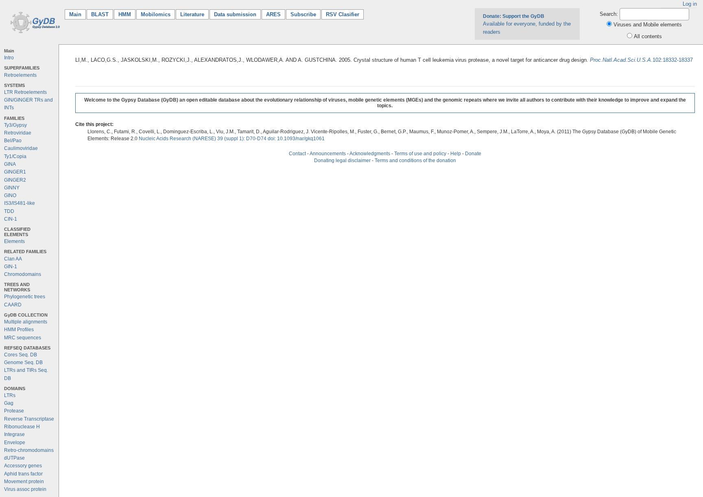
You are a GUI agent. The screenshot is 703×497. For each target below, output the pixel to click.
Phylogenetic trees (24, 296)
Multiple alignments (25, 321)
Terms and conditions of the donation (415, 160)
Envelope (14, 442)
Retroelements (20, 75)
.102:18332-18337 (641, 60)
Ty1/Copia (15, 156)
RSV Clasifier (342, 14)
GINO (10, 195)
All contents (648, 36)
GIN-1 (10, 266)
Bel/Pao (13, 140)
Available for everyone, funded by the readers (527, 24)
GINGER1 (15, 171)
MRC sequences (22, 337)
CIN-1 (10, 219)
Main (77, 14)
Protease (14, 410)
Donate (473, 153)
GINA (10, 164)
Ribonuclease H (22, 426)
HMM (124, 14)
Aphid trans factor (23, 473)
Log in (690, 4)
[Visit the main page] (33, 22)
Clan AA (13, 258)
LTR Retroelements (25, 92)
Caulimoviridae (21, 148)
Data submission (235, 14)
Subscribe (303, 14)
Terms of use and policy (420, 153)
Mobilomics (155, 14)
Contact (297, 153)
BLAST (100, 14)
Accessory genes (23, 465)
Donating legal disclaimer (342, 160)
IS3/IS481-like (19, 203)
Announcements (328, 153)
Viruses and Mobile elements (647, 25)
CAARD (13, 304)
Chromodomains (22, 274)
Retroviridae (17, 132)
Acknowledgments (369, 153)
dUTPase (14, 458)
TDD (9, 211)
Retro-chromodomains (29, 450)
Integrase (14, 434)
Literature (192, 14)
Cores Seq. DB (20, 354)
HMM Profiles (19, 329)
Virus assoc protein (25, 489)
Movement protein (24, 481)
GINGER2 (15, 180)
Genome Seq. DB (23, 362)
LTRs (9, 395)
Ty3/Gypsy (15, 125)
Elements (14, 241)
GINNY (12, 187)
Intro (9, 57)
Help (455, 153)
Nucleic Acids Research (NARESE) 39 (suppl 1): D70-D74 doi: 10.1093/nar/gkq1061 (232, 138)
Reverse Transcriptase (29, 419)
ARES (273, 14)
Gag (8, 403)
